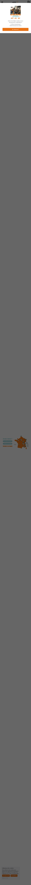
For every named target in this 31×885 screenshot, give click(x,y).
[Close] (30, 1)
